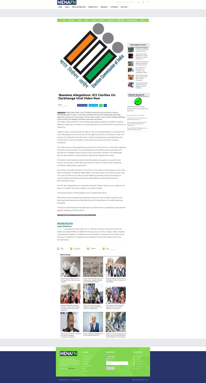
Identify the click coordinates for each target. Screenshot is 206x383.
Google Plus (139, 361)
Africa (94, 20)
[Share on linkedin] (105, 105)
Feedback (86, 371)
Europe (71, 20)
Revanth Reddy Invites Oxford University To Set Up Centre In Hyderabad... (116, 280)
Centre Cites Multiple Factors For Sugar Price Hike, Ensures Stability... (70, 280)
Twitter (138, 359)
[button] (143, 2)
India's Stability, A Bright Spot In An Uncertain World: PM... (93, 334)
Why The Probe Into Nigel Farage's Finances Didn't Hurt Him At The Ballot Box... (92, 307)
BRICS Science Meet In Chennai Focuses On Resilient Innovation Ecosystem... (71, 335)
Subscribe (110, 368)
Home (60, 7)
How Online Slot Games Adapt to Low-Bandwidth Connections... (137, 118)
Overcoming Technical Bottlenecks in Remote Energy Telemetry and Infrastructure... (137, 124)
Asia (86, 20)
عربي (138, 2)
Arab (79, 20)
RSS (137, 368)
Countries (114, 7)
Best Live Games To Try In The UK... (136, 115)
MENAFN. (70, 379)
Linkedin (138, 366)
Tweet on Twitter (93, 105)
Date (60, 104)
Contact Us (86, 361)
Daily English (111, 356)
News (67, 7)
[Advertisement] (103, 13)
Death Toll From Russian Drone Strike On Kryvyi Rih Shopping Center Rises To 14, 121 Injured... (116, 335)
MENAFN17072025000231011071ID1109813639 (76, 215)
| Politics (101, 20)
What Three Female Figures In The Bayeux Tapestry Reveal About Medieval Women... (93, 280)
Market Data (93, 7)
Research (104, 7)
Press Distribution (78, 7)
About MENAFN (87, 366)
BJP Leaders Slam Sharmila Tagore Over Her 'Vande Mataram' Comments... (115, 307)
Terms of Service (87, 356)
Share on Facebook (82, 105)
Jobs (84, 368)
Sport (142, 20)
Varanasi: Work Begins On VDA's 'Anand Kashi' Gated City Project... (142, 49)
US (62, 20)
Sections (124, 7)
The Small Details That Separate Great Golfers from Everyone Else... (137, 128)
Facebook (139, 356)
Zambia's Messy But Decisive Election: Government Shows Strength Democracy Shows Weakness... (70, 308)
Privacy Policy (87, 359)
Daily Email (139, 363)
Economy (111, 20)
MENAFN (61, 112)
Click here (71, 368)
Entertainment (129, 20)
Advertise (85, 363)
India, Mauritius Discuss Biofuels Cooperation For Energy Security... (142, 63)
